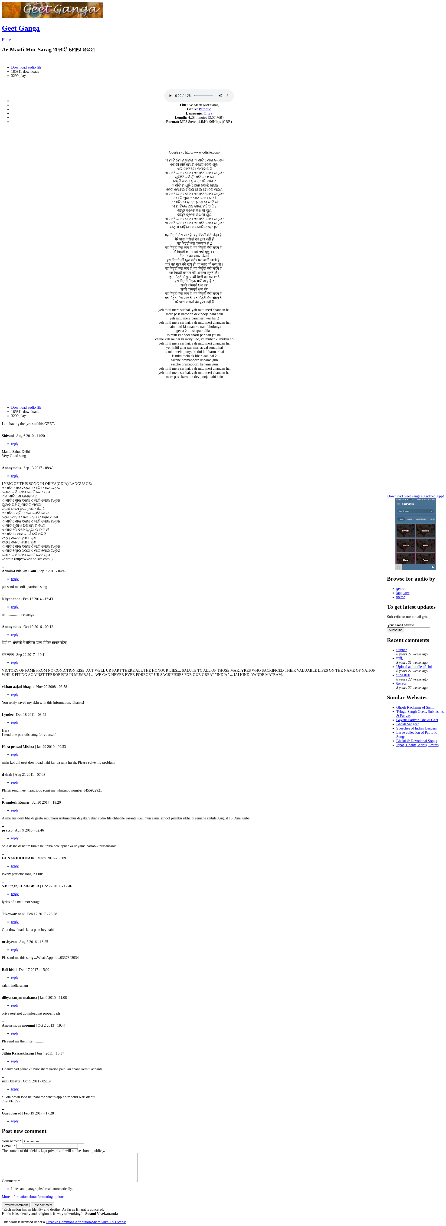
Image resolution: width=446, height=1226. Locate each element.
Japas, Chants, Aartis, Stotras (417, 745)
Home (6, 40)
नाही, (399, 658)
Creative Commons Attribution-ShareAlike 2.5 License (86, 1222)
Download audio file (26, 67)
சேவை (401, 683)
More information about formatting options (33, 1197)
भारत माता (403, 675)
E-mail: (8, 1146)
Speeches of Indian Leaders (416, 728)
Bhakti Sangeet (407, 724)
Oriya (208, 113)
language (403, 593)
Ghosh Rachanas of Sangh (415, 707)
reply (15, 444)
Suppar (401, 650)
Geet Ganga (21, 28)
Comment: (11, 1181)
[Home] (52, 17)
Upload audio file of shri (414, 667)
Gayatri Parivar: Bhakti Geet (417, 720)
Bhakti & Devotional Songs (416, 741)
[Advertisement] (194, 134)
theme (400, 597)
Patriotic (205, 109)
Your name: (12, 1141)
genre (400, 589)
